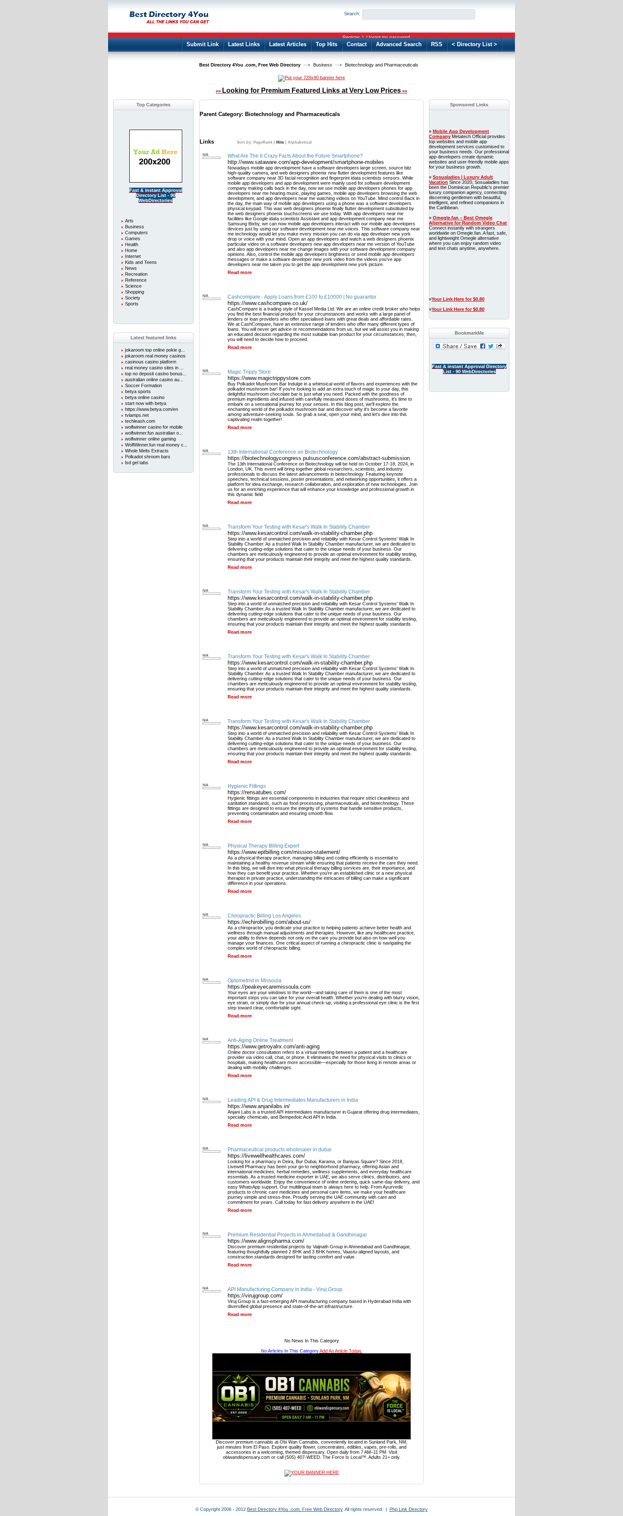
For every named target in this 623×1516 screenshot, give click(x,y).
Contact (357, 44)
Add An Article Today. (341, 1350)
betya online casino (144, 397)
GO (488, 14)
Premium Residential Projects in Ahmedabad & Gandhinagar (297, 1235)
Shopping (134, 291)
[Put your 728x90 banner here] (311, 77)
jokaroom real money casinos (155, 355)
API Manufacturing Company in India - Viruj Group (285, 1289)
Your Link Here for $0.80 (457, 299)
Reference (136, 280)
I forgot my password (388, 37)
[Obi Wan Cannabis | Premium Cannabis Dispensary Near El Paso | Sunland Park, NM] (311, 1437)
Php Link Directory (408, 1509)
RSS (436, 44)
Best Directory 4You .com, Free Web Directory (249, 64)
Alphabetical (300, 142)
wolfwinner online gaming (150, 438)
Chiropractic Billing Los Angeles (264, 916)
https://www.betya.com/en (151, 409)
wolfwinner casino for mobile (154, 427)
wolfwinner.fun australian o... (154, 432)
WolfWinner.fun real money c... (156, 444)
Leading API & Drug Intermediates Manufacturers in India (293, 1100)
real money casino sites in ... (154, 367)
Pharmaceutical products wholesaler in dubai (279, 1150)
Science (133, 285)
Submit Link (202, 44)
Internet (133, 256)
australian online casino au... (154, 379)
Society (132, 297)
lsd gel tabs (136, 462)
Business (322, 64)
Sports (132, 303)
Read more (240, 272)
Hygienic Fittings (247, 786)
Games (132, 238)
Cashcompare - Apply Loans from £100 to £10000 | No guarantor (302, 297)
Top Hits (326, 44)
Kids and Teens (141, 262)
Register (351, 37)
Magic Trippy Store (249, 372)
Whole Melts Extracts (147, 450)
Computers (136, 232)
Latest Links (244, 44)
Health (131, 244)
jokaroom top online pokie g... (155, 349)
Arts (129, 220)
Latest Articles (287, 44)
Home (131, 250)
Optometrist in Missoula (254, 981)
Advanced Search (399, 44)
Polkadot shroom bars (147, 456)
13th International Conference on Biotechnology (283, 452)
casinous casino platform (150, 361)
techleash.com (140, 421)
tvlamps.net (137, 415)
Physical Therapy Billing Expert (263, 846)
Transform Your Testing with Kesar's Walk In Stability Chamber (299, 527)
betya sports (138, 391)
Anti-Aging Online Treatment (260, 1040)
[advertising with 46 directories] (155, 180)
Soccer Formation (143, 385)
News (131, 268)
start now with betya (145, 403)
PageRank (262, 142)
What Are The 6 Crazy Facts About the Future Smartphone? (295, 156)
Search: (352, 13)
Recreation (136, 274)
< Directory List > (474, 44)
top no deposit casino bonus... (155, 373)
